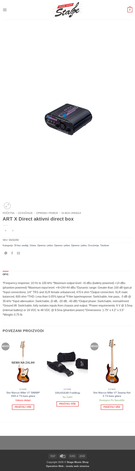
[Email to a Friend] (18, 253)
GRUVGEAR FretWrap (67, 392)
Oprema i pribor (47, 213)
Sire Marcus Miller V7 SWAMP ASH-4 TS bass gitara (23, 394)
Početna (8, 213)
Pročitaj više (23, 407)
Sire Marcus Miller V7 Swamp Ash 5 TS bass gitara (112, 394)
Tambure (104, 245)
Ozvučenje (25, 213)
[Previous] (2, 376)
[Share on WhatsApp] (6, 253)
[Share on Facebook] (12, 253)
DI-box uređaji (71, 213)
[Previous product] (12, 231)
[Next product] (5, 231)
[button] (5, 9)
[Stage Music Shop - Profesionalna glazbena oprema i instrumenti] (67, 10)
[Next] (132, 376)
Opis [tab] (5, 274)
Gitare (33, 245)
